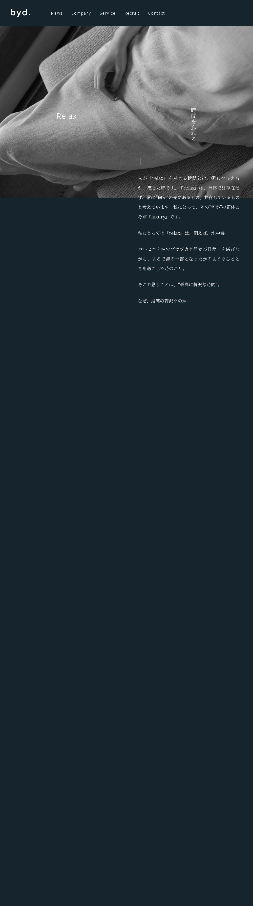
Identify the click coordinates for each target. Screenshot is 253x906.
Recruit (132, 13)
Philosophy (79, 800)
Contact (156, 13)
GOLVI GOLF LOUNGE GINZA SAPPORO (181, 884)
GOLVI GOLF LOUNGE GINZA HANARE (183, 873)
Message (106, 800)
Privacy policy (132, 839)
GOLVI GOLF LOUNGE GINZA (190, 862)
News (57, 13)
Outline (130, 800)
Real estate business (88, 813)
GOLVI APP (205, 851)
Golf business (130, 813)
